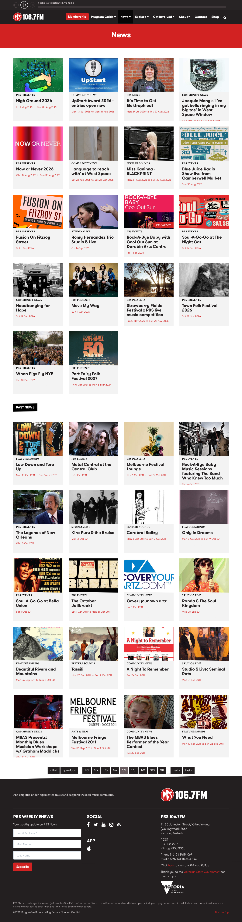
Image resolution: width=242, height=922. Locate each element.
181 (162, 770)
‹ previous (69, 770)
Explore (141, 17)
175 (106, 770)
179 (143, 770)
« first (53, 770)
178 (133, 770)
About (183, 17)
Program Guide (102, 17)
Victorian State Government (202, 872)
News (124, 17)
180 (152, 770)
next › (176, 770)
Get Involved (163, 17)
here (171, 865)
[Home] (29, 16)
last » (188, 770)
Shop (215, 17)
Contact (201, 17)
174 (96, 770)
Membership (77, 16)
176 (115, 770)
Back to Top (222, 912)
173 (87, 770)
